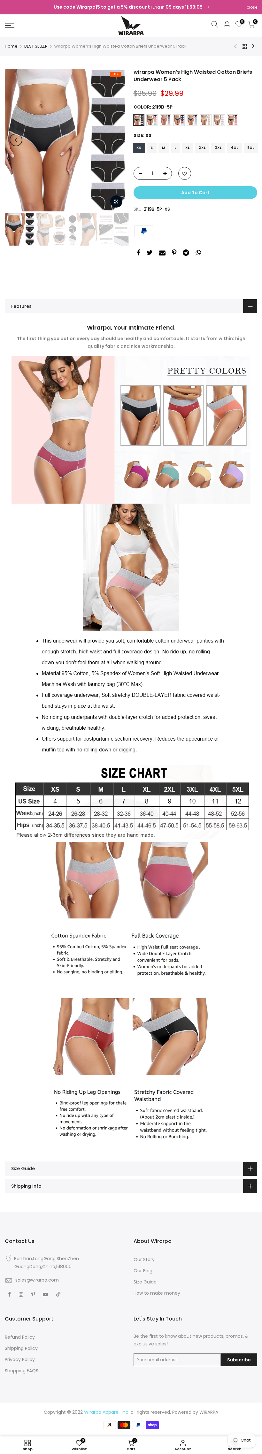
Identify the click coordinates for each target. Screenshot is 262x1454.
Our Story (144, 1259)
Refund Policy (20, 1337)
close (252, 7)
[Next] (117, 139)
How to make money (157, 1293)
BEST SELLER (36, 46)
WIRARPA (208, 1412)
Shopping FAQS (21, 1370)
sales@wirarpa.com (37, 1280)
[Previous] (16, 139)
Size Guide (145, 1282)
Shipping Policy (21, 1348)
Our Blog (143, 1270)
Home (11, 46)
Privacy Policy (20, 1359)
